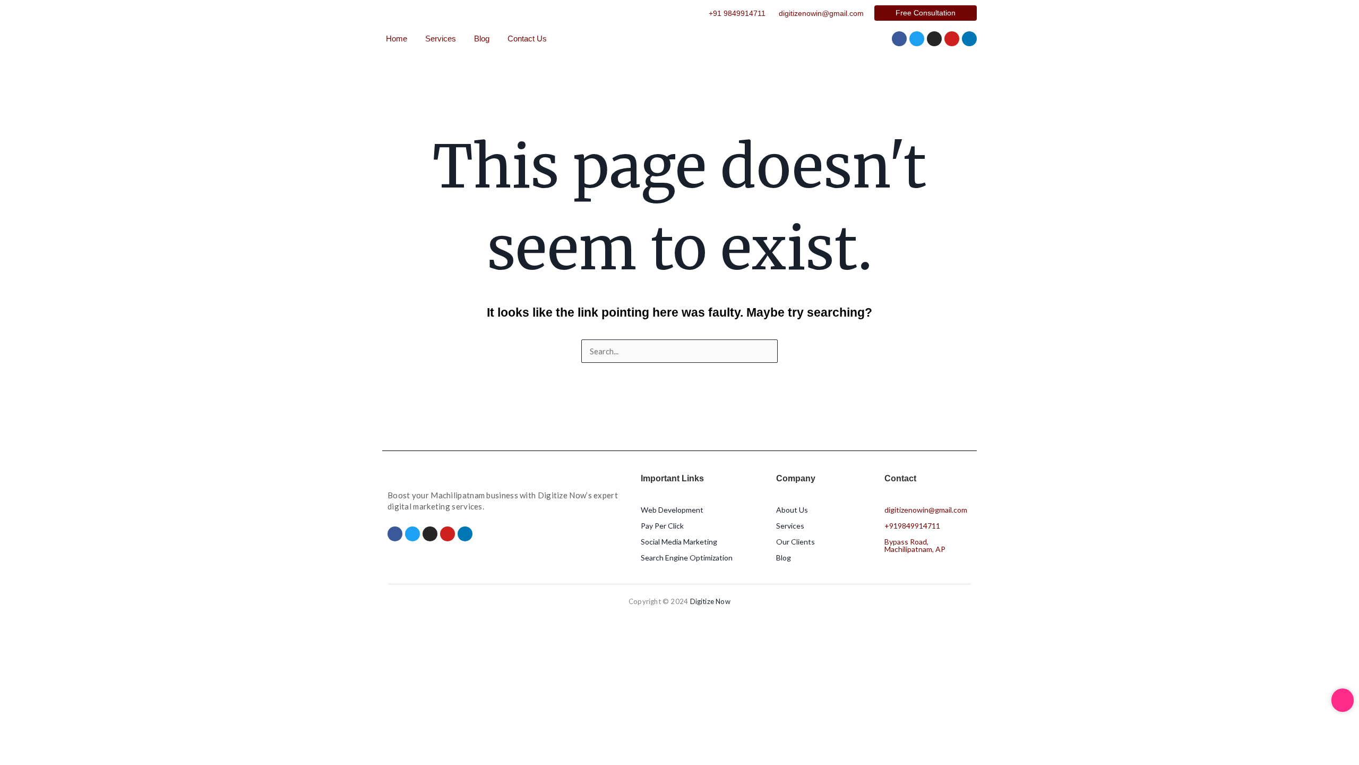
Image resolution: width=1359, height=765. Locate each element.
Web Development (672, 509)
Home (396, 38)
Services (440, 38)
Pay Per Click (662, 525)
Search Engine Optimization (687, 557)
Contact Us (527, 38)
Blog (481, 38)
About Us (792, 509)
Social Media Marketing (679, 541)
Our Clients (795, 541)
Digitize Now (710, 601)
